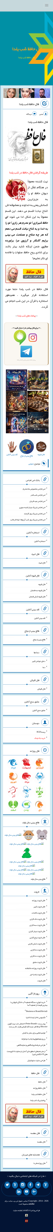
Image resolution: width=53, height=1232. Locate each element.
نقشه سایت (17, 1210)
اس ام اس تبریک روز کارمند (34, 513)
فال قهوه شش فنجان (37, 596)
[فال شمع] (16, 402)
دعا (44, 667)
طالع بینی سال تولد (38, 879)
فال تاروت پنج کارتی (37, 937)
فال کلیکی (41, 689)
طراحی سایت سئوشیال (36, 1060)
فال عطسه (41, 1142)
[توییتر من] (7, 1185)
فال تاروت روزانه (38, 900)
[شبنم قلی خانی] (11, 94)
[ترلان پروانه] (27, 94)
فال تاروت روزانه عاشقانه (35, 968)
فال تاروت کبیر (39, 907)
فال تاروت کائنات (38, 913)
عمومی (31, 464)
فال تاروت (41, 981)
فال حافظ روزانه (39, 1088)
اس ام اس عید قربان (37, 501)
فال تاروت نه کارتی (37, 950)
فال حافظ (41, 1082)
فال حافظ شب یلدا (27, 48)
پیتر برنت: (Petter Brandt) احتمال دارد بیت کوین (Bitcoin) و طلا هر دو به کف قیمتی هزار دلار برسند (27, 1025)
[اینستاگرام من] (23, 1185)
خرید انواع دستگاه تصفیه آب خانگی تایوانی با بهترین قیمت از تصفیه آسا (28, 1003)
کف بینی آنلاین (39, 618)
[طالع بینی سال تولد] (26, 855)
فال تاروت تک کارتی (37, 919)
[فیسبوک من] (30, 1185)
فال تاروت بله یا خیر (37, 974)
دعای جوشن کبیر (38, 661)
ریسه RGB (41, 732)
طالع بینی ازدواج (39, 639)
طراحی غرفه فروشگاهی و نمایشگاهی (31, 1045)
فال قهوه (41, 584)
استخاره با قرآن (39, 301)
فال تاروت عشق (39, 962)
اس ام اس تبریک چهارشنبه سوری (32, 507)
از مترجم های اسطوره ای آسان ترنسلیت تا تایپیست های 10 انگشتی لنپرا (27, 1052)
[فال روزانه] (16, 381)
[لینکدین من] (19, 1191)
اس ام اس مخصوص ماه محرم (34, 489)
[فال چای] (38, 423)
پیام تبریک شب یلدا (37, 1100)
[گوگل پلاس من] (34, 1191)
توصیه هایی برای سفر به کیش (33, 1033)
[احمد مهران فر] (42, 94)
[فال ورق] (16, 423)
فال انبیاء (41, 563)
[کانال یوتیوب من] (26, 1191)
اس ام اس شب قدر (37, 495)
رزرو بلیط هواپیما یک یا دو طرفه (33, 1039)
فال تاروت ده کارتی (37, 956)
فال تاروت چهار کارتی (37, 931)
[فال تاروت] (38, 381)
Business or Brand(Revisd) (36, 1011)
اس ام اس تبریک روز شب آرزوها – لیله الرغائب (27, 519)
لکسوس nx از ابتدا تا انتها (35, 1017)
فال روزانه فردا (39, 1163)
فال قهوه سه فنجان (37, 590)
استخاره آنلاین (39, 541)
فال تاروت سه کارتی (37, 925)
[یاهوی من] (46, 1185)
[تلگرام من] (38, 1185)
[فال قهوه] (38, 402)
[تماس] (15, 1185)
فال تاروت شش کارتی (36, 943)
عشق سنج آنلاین (38, 710)
